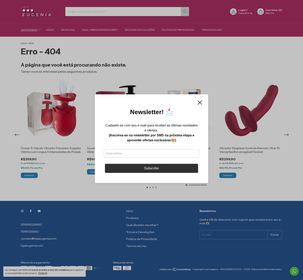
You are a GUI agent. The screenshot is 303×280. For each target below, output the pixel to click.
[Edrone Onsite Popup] (151, 140)
